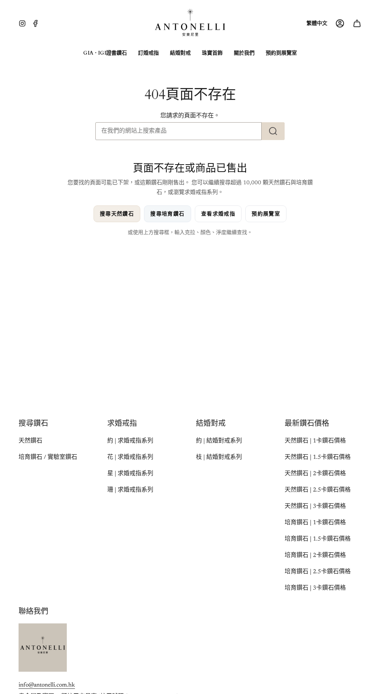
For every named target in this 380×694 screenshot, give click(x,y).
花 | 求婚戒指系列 (130, 457)
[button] (105, 53)
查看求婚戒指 (218, 213)
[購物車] (357, 23)
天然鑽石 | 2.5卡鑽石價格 (318, 490)
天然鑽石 (30, 441)
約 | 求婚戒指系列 (130, 441)
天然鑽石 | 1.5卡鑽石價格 (318, 457)
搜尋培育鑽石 (167, 213)
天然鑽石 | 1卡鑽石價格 (315, 441)
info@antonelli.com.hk (47, 685)
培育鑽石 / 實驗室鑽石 (48, 457)
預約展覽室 (266, 213)
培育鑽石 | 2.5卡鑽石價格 (318, 572)
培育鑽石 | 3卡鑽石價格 (315, 588)
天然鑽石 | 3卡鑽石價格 (315, 506)
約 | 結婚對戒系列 (219, 441)
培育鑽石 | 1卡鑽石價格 (315, 523)
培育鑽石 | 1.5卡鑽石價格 (318, 539)
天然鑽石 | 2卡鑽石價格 (315, 474)
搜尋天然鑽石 (117, 213)
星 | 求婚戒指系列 (130, 474)
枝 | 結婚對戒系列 (219, 457)
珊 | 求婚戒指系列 (130, 490)
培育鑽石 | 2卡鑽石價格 (315, 555)
